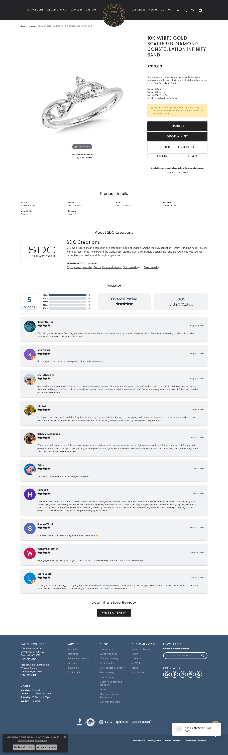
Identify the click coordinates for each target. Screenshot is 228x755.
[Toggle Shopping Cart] (200, 10)
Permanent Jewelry (78, 659)
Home (23, 26)
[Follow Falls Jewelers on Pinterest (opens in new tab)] (190, 674)
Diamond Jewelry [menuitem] (109, 659)
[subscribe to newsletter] (202, 656)
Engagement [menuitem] (106, 649)
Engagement (35, 10)
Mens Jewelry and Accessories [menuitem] (109, 695)
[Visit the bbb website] (79, 722)
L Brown (42, 406)
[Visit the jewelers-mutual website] (141, 722)
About (153, 10)
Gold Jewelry (130, 267)
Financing (73, 654)
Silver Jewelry (151, 267)
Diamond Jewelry (112, 267)
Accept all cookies (46, 747)
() (89, 295)
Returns (193, 156)
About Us (73, 649)
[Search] (185, 10)
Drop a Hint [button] (177, 136)
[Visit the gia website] (105, 722)
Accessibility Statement (195, 741)
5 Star (45, 295)
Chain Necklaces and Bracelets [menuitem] (111, 683)
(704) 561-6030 (82, 158)
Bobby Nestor (45, 322)
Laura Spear (44, 574)
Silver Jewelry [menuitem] (107, 677)
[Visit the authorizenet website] (90, 722)
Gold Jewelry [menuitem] (107, 663)
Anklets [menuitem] (103, 690)
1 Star (45, 309)
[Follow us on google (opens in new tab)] (166, 674)
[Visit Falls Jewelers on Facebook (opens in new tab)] (174, 674)
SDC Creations (74, 206)
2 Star (45, 305)
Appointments (139, 673)
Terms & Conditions (172, 741)
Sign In (135, 654)
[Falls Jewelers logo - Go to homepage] (114, 15)
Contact (166, 10)
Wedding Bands (57, 10)
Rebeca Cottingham (49, 434)
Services (72, 663)
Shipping (162, 156)
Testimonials (74, 673)
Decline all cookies (24, 747)
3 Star (45, 302)
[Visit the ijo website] (122, 722)
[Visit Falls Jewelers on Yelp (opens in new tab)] (198, 674)
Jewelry (76, 10)
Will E (40, 465)
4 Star (45, 299)
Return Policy (139, 741)
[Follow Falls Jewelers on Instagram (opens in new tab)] (182, 674)
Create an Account (141, 649)
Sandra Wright (46, 524)
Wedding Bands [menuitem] (108, 654)
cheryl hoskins (45, 375)
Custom (91, 10)
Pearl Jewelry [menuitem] (107, 673)
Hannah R (43, 490)
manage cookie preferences (32, 740)
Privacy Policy (154, 741)
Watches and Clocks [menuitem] (111, 702)
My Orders (137, 659)
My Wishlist (137, 663)
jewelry (32, 26)
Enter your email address (176, 649)
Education (73, 668)
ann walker (43, 350)
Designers (139, 10)
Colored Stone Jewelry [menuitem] (112, 668)
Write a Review (114, 613)
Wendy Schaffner (47, 549)
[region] (82, 101)
